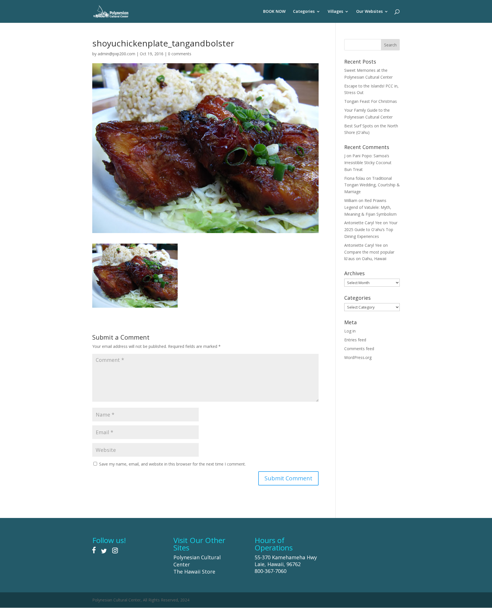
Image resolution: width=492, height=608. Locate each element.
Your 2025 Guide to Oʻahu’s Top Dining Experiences (370, 229)
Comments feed (359, 348)
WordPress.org (358, 357)
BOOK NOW (274, 11)
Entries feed (355, 339)
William (350, 200)
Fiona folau (354, 178)
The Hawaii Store (194, 571)
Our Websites (369, 11)
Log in (350, 331)
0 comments (179, 53)
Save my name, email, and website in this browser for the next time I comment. (172, 464)
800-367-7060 (270, 571)
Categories (304, 11)
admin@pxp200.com (116, 53)
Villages (335, 11)
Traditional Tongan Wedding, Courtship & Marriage (372, 185)
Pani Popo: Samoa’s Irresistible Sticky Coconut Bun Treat (367, 162)
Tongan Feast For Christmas (370, 101)
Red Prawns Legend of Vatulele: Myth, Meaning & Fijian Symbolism (370, 207)
